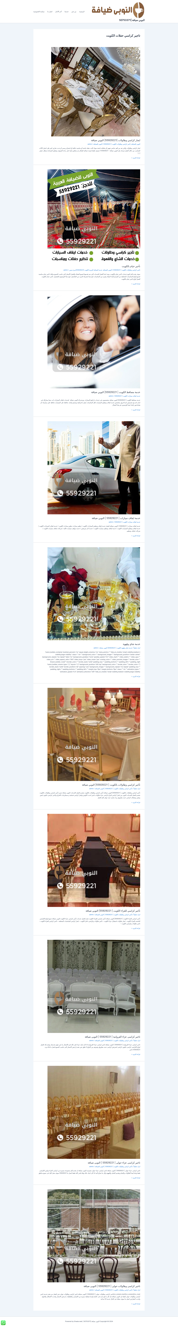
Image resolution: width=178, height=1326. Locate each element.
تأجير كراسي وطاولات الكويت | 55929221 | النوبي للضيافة (112, 144)
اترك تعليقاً (137, 648)
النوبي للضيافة (135, 144)
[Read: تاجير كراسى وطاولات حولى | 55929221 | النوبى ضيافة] (93, 1236)
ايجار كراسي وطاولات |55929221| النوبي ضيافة (115, 140)
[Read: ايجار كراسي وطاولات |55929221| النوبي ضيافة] (95, 91)
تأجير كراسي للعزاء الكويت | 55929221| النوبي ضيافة (113, 910)
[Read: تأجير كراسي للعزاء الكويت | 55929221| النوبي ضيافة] (93, 860)
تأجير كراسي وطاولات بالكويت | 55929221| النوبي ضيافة (111, 784)
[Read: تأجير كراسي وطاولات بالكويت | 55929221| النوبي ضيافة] (93, 734)
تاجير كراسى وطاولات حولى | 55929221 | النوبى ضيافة (112, 1286)
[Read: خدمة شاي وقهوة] (93, 594)
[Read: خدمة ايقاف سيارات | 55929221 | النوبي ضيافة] (93, 468)
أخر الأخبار (58, 11)
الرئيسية (81, 11)
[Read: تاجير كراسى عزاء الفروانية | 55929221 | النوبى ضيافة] (93, 986)
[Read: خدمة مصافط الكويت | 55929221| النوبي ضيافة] (93, 342)
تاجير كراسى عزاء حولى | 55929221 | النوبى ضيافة (114, 1162)
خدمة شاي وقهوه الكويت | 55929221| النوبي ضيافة (115, 648)
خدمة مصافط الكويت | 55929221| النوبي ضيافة (115, 392)
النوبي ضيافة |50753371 (132, 20)
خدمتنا (67, 11)
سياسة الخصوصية (38, 11)
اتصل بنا (49, 11)
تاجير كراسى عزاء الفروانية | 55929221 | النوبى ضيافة (112, 1036)
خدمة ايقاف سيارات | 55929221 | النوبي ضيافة (116, 518)
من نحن (73, 11)
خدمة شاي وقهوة (131, 644)
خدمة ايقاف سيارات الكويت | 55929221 (127, 396)
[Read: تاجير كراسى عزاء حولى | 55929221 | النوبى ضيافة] (93, 1112)
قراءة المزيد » (135, 158)
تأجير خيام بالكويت (131, 266)
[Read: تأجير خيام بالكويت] (93, 216)
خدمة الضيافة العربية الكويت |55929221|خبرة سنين (85, 270)
